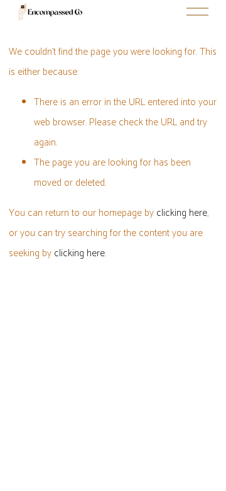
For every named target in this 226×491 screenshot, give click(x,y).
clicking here (181, 213)
